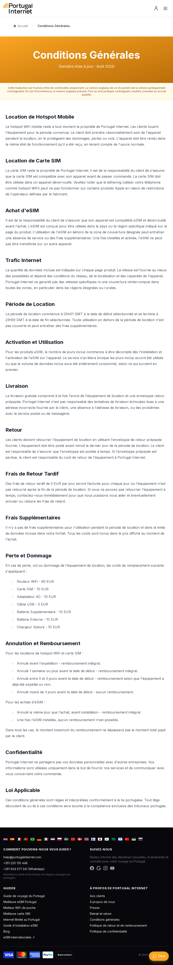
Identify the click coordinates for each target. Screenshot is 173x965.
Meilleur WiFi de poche (19, 908)
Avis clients (97, 896)
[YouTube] (112, 868)
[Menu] (165, 8)
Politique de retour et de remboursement (118, 925)
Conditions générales (105, 919)
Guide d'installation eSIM (20, 925)
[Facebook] (92, 868)
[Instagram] (105, 868)
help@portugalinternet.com (22, 857)
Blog (6, 931)
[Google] (99, 868)
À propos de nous (102, 902)
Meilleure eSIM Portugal (19, 902)
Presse (95, 908)
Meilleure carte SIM (16, 913)
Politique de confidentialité (108, 931)
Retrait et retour (101, 913)
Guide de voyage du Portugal (24, 896)
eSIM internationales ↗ (19, 937)
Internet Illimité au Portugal (21, 919)
